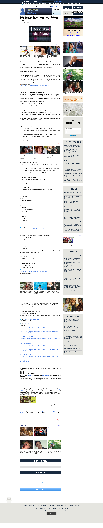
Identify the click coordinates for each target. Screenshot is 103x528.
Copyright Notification (61, 505)
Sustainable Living (51, 3)
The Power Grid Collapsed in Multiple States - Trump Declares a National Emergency (73, 170)
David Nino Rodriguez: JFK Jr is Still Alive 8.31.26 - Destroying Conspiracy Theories (72, 214)
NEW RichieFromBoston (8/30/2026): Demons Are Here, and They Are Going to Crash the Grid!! (73, 225)
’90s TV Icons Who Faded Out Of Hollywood (72, 80)
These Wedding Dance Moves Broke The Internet (40, 438)
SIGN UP (68, 126)
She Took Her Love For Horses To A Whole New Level (78, 246)
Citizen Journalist (45, 375)
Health (33, 3)
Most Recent (70, 3)
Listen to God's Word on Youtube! (73, 32)
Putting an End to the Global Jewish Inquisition (73, 324)
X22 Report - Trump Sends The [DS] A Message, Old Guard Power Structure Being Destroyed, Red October (72, 197)
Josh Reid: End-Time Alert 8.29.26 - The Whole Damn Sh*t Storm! (72, 279)
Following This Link (24, 413)
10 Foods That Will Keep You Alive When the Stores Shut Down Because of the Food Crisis (73, 327)
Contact (41, 505)
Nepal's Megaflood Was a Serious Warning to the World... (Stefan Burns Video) (73, 222)
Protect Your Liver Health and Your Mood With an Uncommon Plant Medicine (73, 349)
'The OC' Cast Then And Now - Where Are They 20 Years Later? (73, 93)
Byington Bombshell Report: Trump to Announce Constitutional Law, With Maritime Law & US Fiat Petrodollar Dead (72, 146)
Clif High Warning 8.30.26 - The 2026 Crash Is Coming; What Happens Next (73, 166)
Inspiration (57, 3)
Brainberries (22, 158)
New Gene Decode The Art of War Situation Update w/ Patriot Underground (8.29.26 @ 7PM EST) (72, 159)
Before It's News (31, 1)
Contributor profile (30, 13)
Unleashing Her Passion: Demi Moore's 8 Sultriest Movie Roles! (26, 156)
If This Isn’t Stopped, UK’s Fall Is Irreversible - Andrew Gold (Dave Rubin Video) (73, 218)
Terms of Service (52, 505)
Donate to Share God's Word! (73, 35)
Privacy (45, 505)
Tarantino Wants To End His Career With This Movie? (72, 311)
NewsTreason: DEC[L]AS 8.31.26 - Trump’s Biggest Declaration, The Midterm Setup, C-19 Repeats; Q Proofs (73, 210)
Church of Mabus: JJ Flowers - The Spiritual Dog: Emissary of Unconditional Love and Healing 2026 (72, 205)
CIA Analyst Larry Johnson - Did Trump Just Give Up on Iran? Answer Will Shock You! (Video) (72, 270)
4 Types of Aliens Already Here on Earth (72, 345)
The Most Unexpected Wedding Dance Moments (54, 438)
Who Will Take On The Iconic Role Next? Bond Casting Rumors (39, 452)
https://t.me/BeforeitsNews (69, 112)
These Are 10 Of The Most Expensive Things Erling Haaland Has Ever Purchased (72, 68)
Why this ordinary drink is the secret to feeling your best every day (40, 292)
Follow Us (27, 323)
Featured (26, 3)
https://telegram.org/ (78, 108)
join (25, 371)
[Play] (73, 22)
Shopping (75, 3)
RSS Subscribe (70, 505)
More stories (35, 13)
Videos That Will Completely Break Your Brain (73, 173)
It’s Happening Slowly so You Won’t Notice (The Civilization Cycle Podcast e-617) (72, 333)
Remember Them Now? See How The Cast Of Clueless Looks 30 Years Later (39, 156)
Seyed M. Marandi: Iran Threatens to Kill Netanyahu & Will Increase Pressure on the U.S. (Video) (72, 275)
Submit (73, 135)
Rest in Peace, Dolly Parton (69, 330)
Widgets (77, 505)
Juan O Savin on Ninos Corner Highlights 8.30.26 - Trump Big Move (72, 156)
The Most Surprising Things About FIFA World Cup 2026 (67, 246)
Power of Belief (44, 3)
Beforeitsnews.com (28, 6)
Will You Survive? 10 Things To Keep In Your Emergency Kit (26, 452)
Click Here (30, 375)
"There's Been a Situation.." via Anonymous (72, 163)
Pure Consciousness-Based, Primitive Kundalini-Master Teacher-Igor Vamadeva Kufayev (72, 320)
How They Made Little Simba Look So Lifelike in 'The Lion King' (26, 439)
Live (60, 3)
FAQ (38, 505)
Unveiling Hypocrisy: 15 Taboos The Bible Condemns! (53, 156)
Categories (79, 3)
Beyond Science (38, 3)
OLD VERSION (78, 8)
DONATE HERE (68, 8)
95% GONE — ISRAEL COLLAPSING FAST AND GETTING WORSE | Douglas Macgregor (73, 180)
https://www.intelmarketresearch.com (31, 319)
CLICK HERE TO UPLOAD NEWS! (78, 14)
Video (63, 3)
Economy (29, 3)
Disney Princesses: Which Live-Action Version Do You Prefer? (73, 54)
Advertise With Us (32, 505)
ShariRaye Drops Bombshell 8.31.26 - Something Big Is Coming (71, 202)
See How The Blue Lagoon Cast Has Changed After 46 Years (26, 292)
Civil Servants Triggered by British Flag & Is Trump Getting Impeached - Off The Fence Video (72, 291)
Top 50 (66, 3)
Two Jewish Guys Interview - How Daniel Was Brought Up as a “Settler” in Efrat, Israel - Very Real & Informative (73, 337)
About (25, 505)
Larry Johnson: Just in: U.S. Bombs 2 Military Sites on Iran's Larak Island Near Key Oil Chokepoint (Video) (72, 193)
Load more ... (40, 490)
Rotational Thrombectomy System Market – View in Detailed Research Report (34, 85)
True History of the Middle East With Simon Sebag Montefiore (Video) (72, 282)
